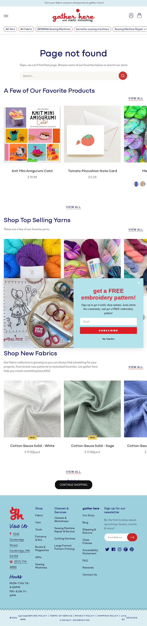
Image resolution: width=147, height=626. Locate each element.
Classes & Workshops (61, 520)
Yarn (38, 522)
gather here (23, 618)
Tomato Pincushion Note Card (92, 171)
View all (135, 98)
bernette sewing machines (92, 29)
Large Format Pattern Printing (64, 547)
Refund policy (37, 616)
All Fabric (26, 29)
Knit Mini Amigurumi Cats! (32, 171)
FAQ (85, 560)
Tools (38, 529)
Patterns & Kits (40, 538)
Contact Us (89, 574)
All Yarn (10, 29)
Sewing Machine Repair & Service (64, 530)
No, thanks (108, 339)
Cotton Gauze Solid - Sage (92, 446)
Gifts (38, 557)
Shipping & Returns (89, 531)
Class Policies (87, 542)
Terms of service (61, 616)
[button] (68, 480)
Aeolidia (131, 618)
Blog (85, 522)
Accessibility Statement (90, 552)
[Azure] (136, 184)
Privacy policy (85, 616)
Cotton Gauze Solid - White (32, 446)
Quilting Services (64, 538)
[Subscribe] (132, 537)
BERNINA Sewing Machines (54, 29)
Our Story (88, 515)
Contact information (75, 620)
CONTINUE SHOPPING (73, 485)
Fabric (39, 515)
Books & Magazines (42, 549)
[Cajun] (142, 184)
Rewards (88, 567)
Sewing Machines (41, 566)
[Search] (123, 75)
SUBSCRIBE (108, 330)
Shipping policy (107, 616)
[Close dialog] (139, 282)
